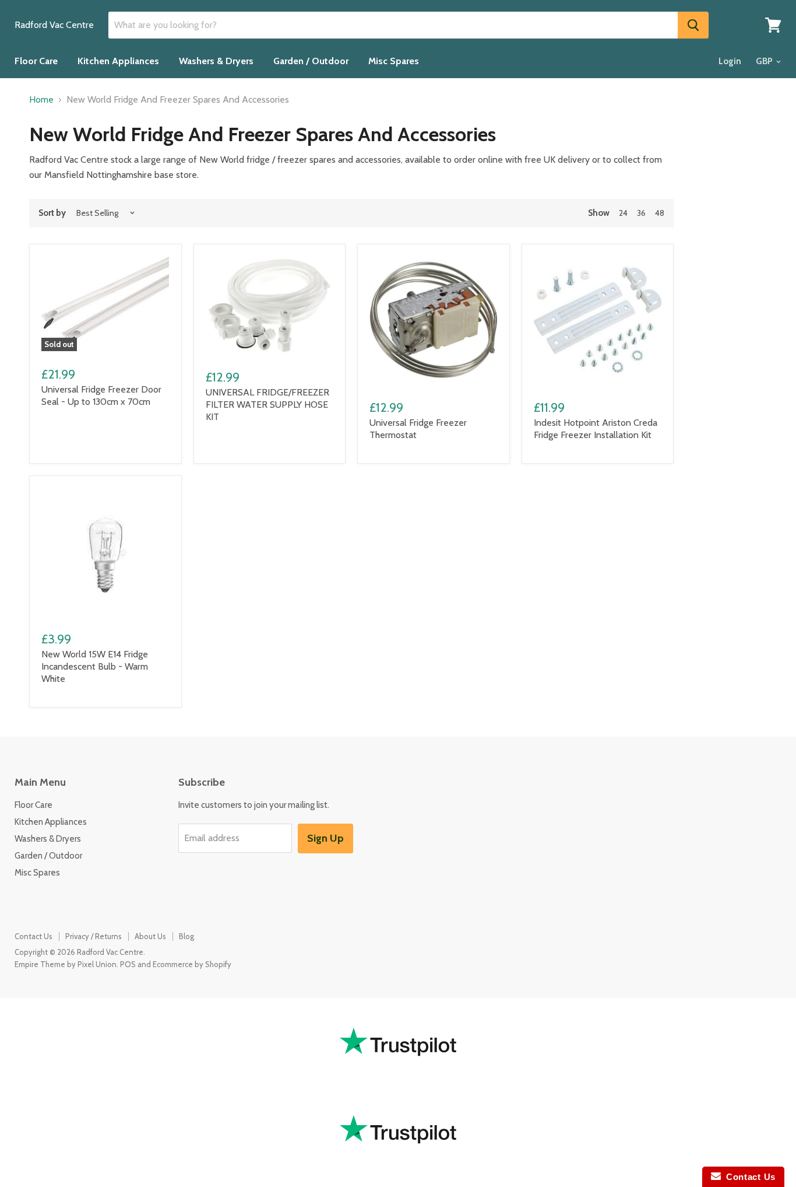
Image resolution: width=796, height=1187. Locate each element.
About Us (150, 936)
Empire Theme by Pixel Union (66, 964)
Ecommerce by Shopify (192, 964)
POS (128, 964)
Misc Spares (393, 60)
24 (623, 213)
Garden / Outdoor (310, 60)
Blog (186, 936)
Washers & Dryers (216, 60)
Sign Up (325, 838)
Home (41, 99)
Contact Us (33, 936)
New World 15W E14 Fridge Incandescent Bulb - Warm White (94, 666)
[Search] (693, 25)
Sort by (52, 213)
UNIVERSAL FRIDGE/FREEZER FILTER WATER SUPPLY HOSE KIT (267, 404)
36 (641, 213)
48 (659, 213)
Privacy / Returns (93, 936)
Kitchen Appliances (118, 60)
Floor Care (36, 60)
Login (729, 61)
